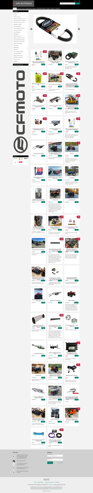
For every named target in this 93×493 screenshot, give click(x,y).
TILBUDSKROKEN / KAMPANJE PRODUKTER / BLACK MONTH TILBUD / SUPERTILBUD (19, 41)
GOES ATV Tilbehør (17, 16)
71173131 (51, 484)
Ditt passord (49, 458)
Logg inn (52, 8)
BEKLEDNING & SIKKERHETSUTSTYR (17, 35)
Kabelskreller (16, 61)
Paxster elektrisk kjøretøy (18, 55)
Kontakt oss (58, 8)
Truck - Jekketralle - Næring (18, 51)
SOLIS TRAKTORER (17, 26)
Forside (15, 8)
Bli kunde (19, 8)
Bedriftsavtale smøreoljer (41, 8)
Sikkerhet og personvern (49, 482)
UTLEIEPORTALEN (17, 32)
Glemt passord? (60, 462)
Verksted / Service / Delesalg (31, 8)
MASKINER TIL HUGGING (18, 57)
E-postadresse (49, 454)
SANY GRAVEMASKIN (17, 53)
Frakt (35, 482)
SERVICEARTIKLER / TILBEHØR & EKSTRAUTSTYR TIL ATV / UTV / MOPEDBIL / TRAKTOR (20, 22)
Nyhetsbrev (57, 482)
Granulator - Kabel (17, 59)
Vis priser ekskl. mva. (17, 66)
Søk (77, 3)
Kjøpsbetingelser (40, 482)
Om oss (23, 8)
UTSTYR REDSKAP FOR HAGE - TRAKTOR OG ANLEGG (19, 29)
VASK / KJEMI (16, 45)
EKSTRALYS (16, 49)
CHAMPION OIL (16, 47)
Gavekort (48, 8)
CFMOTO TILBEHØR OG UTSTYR (20, 18)
